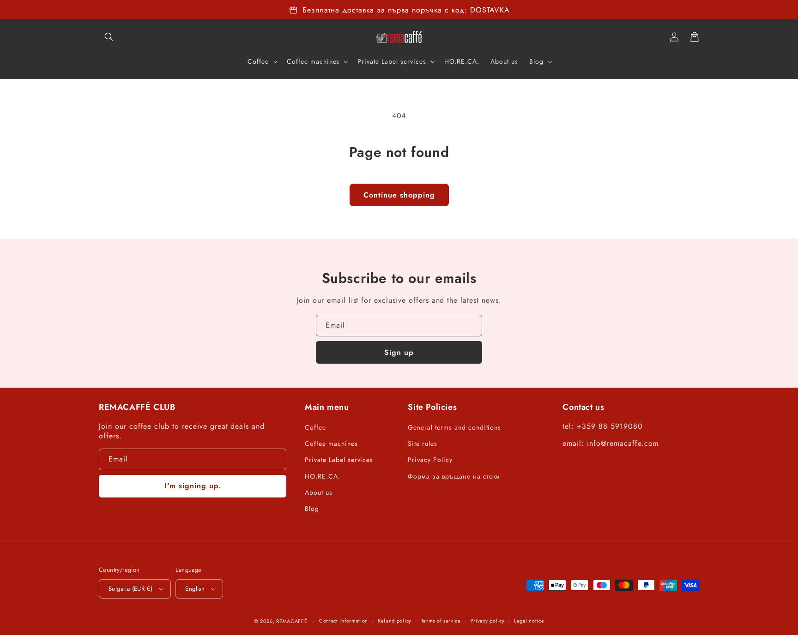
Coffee (315, 427)
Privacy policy (488, 620)
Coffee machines (331, 443)
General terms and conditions (454, 427)
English (195, 588)
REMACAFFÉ (291, 621)
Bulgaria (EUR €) (130, 588)
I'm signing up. (192, 485)
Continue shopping (399, 195)
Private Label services (339, 459)
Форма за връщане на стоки (454, 476)
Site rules (422, 443)
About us (318, 492)
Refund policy (394, 620)
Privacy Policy (430, 459)
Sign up (399, 352)
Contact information (343, 620)
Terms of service (441, 620)
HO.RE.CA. (322, 476)
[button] (109, 37)
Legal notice (529, 620)
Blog (312, 508)
